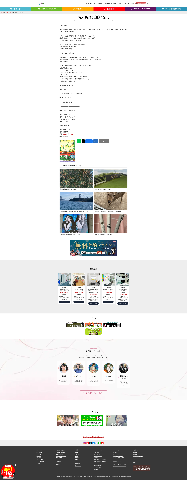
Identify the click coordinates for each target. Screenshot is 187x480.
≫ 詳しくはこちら (64, 301)
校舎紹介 (113, 3)
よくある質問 (97, 467)
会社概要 (135, 454)
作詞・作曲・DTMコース (100, 459)
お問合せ (96, 469)
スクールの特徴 (98, 3)
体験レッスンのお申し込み (119, 464)
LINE (79, 141)
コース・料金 (89, 3)
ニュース (39, 454)
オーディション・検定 (61, 456)
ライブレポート (40, 461)
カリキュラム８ (59, 454)
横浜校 (76, 456)
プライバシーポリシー (138, 456)
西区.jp (134, 462)
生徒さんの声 (122, 3)
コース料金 (97, 452)
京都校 (76, 459)
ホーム (2, 12)
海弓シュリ (116, 454)
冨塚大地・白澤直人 (118, 456)
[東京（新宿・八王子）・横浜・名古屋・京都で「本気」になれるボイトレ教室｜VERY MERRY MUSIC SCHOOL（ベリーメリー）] (41, 3)
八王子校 (77, 454)
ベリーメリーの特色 (60, 452)
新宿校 (76, 452)
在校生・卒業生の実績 (118, 457)
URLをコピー (104, 141)
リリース (39, 456)
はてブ (95, 141)
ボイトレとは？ (98, 454)
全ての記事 (39, 452)
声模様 (38, 463)
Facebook (89, 141)
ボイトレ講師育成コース (100, 461)
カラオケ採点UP (98, 456)
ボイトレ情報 (131, 3)
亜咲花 (115, 452)
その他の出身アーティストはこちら (93, 393)
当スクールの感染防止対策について (93, 437)
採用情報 (135, 452)
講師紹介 (107, 3)
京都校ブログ (8, 12)
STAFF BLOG (40, 457)
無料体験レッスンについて (119, 466)
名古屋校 (77, 457)
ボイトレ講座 (40, 459)
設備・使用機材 (59, 457)
